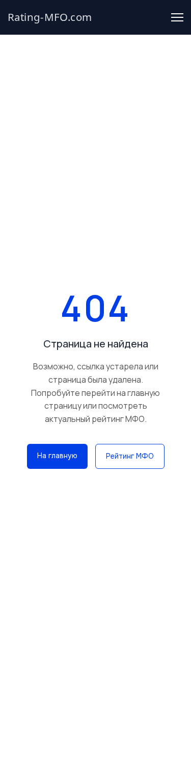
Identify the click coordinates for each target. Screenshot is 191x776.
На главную (57, 455)
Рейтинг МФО (130, 456)
